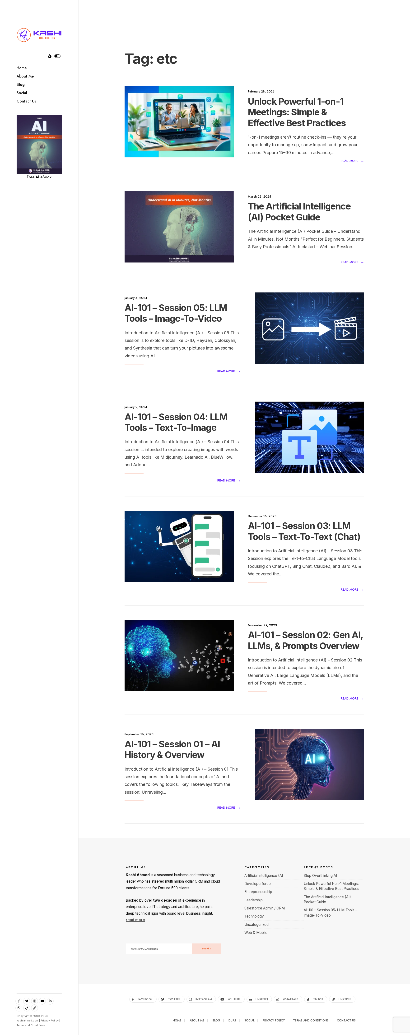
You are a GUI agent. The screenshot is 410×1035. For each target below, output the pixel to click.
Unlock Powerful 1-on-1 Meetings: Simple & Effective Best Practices (297, 112)
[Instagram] (34, 1001)
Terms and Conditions (31, 1025)
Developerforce (257, 883)
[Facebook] (18, 1001)
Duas (232, 1020)
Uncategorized (256, 924)
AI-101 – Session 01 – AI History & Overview (172, 749)
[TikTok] (26, 1008)
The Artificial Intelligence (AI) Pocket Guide (299, 212)
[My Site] (34, 1008)
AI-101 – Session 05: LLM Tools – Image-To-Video (176, 313)
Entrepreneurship (258, 891)
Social (22, 93)
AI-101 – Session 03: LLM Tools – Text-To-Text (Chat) (304, 531)
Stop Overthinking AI (320, 875)
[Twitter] (26, 1001)
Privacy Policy (50, 1020)
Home (22, 68)
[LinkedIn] (50, 1001)
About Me (25, 76)
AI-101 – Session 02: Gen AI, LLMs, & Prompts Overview (305, 640)
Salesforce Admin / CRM (264, 908)
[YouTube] (42, 1001)
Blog (21, 84)
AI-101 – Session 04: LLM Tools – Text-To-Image (176, 422)
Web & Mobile (255, 932)
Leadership (253, 900)
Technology (254, 916)
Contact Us (26, 101)
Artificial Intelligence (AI (263, 875)
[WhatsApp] (18, 1008)
